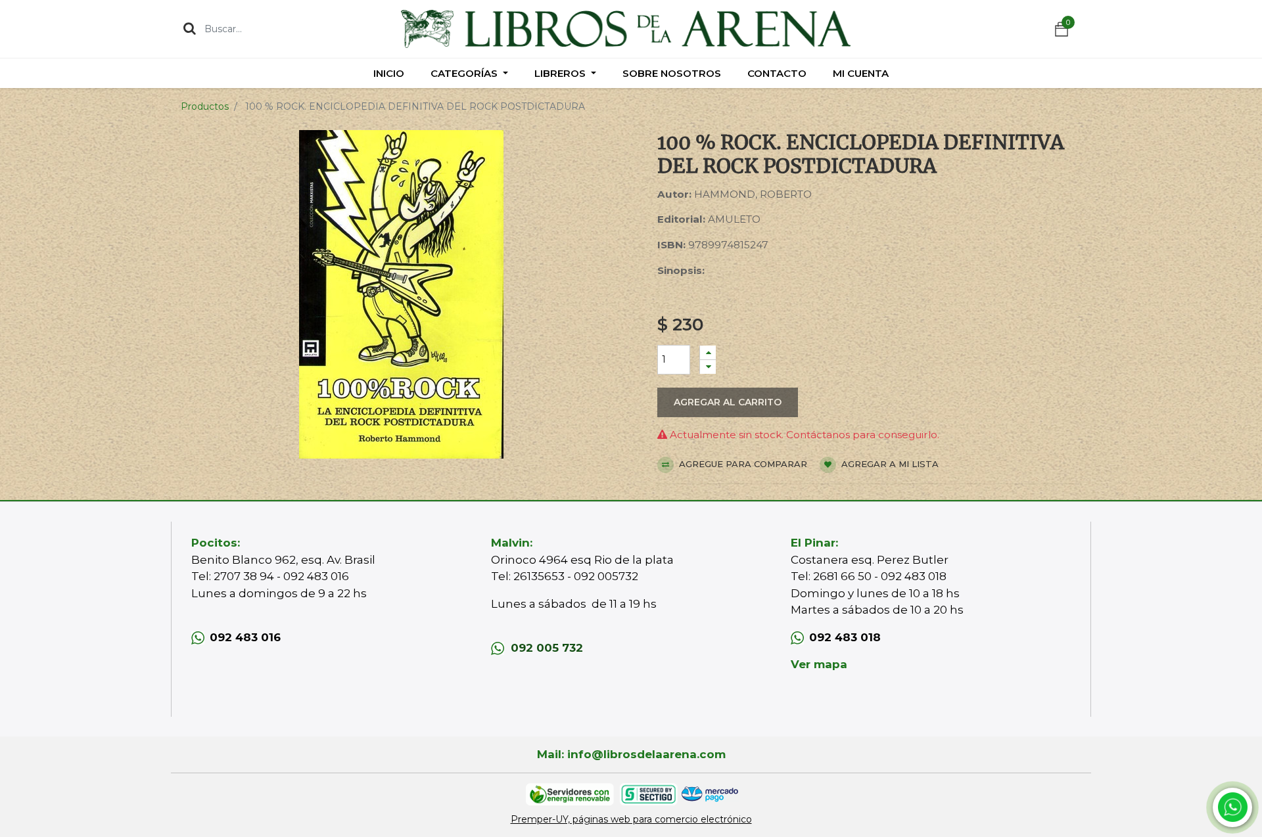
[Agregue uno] (708, 352)
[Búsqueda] (189, 28)
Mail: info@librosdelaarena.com (631, 754)
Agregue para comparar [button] (741, 464)
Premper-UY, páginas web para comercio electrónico (631, 819)
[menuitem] (388, 73)
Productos (205, 106)
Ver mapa (819, 664)
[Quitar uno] (708, 367)
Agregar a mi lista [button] (889, 464)
